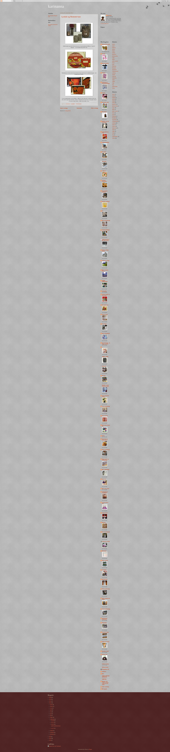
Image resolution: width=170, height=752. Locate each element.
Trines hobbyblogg (106, 406)
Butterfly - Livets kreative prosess (105, 386)
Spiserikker (114, 69)
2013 (50, 736)
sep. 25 (52, 728)
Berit (103, 673)
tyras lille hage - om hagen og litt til (106, 343)
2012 (50, 702)
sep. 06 (52, 720)
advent (113, 44)
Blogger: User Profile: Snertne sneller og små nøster (105, 683)
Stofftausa (104, 671)
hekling (113, 52)
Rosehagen (104, 111)
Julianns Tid (104, 654)
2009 (50, 697)
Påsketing (114, 66)
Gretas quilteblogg (106, 449)
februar (51, 706)
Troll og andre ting (106, 588)
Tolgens (103, 72)
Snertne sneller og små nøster (106, 295)
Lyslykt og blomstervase (71, 16)
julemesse (114, 54)
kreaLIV (103, 92)
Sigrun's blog (105, 314)
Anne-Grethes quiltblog (105, 191)
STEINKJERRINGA (106, 229)
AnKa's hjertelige (105, 686)
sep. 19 (52, 724)
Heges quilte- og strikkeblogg (105, 460)
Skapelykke (104, 622)
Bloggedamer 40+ (105, 669)
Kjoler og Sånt (105, 560)
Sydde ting (114, 78)
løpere (113, 59)
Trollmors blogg (105, 663)
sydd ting (114, 76)
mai (51, 711)
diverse (113, 49)
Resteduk (114, 67)
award (113, 45)
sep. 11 (52, 722)
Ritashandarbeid (105, 63)
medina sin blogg (105, 260)
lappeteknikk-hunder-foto (104, 619)
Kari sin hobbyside (106, 531)
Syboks (113, 74)
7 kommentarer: (79, 103)
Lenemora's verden (106, 541)
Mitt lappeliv (104, 688)
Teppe (113, 79)
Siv (102, 210)
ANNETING (104, 679)
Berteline (104, 522)
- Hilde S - (104, 170)
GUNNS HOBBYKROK (105, 281)
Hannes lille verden (106, 44)
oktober (51, 730)
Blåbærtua (104, 550)
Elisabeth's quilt (105, 102)
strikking (113, 72)
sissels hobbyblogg (106, 608)
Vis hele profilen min (104, 23)
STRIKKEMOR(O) (105, 142)
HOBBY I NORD (105, 356)
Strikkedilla (104, 291)
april (51, 709)
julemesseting (115, 56)
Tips (113, 84)
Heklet (113, 50)
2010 (50, 699)
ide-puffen (104, 151)
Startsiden (79, 108)
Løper (113, 57)
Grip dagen (104, 323)
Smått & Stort (105, 512)
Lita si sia (104, 479)
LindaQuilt (104, 569)
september (52, 719)
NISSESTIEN (104, 579)
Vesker (113, 88)
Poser (113, 62)
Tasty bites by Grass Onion (105, 440)
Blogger (90, 749)
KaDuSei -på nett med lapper (105, 122)
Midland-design (105, 667)
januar (51, 704)
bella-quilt (104, 366)
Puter (113, 64)
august (51, 717)
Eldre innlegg (94, 108)
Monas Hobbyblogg (106, 220)
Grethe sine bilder (105, 641)
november (52, 732)
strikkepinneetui (115, 71)
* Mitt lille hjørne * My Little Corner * (105, 240)
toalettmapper (114, 86)
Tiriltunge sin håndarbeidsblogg (106, 83)
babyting (113, 47)
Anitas (103, 435)
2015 (50, 740)
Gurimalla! (104, 161)
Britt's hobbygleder (106, 333)
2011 (50, 701)
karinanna (56, 6)
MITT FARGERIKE (105, 469)
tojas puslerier (105, 415)
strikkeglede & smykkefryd (105, 492)
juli (51, 715)
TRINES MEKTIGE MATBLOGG (105, 676)
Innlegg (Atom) (68, 110)
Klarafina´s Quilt (105, 651)
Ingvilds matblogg (106, 201)
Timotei (103, 53)
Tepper (113, 81)
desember (52, 734)
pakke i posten (115, 61)
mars (51, 708)
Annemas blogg (105, 632)
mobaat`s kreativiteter (104, 181)
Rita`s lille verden (105, 488)
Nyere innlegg (63, 108)
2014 (50, 738)
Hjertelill (103, 375)
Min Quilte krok (105, 305)
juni (51, 713)
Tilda (113, 83)
